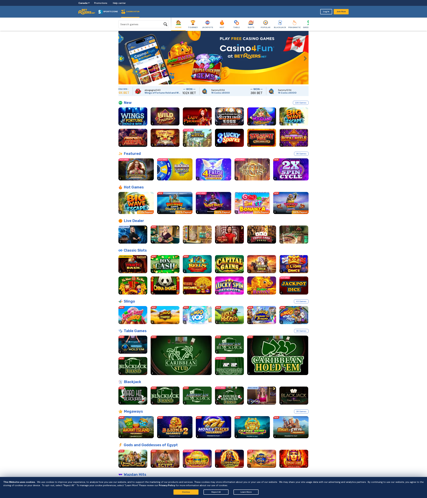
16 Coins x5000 (200, 92)
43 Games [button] (301, 301)
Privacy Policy (167, 485)
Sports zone (110, 11)
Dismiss (186, 492)
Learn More (246, 492)
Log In (326, 11)
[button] (120, 57)
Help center (119, 3)
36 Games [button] (301, 153)
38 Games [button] (301, 411)
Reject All (216, 492)
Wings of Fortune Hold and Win (143, 92)
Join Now (341, 11)
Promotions (100, 3)
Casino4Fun (132, 11)
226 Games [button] (300, 102)
